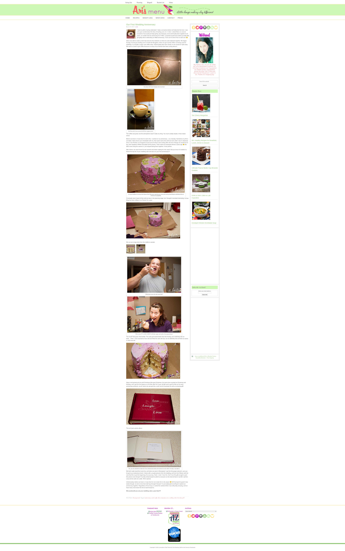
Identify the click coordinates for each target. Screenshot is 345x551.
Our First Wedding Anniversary (140, 24)
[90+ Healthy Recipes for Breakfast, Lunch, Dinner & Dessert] (205, 128)
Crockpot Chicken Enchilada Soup (204, 223)
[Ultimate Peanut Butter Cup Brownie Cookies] (205, 156)
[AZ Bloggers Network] (174, 525)
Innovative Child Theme (165, 547)
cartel (152, 498)
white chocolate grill (179, 498)
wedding (171, 498)
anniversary (148, 498)
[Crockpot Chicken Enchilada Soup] (205, 211)
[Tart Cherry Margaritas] (205, 103)
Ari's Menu (172, 10)
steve (167, 498)
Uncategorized (136, 498)
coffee (156, 498)
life (159, 498)
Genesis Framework (190, 547)
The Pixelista (176, 547)
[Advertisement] (205, 256)
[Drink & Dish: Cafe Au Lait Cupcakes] (205, 183)
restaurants (163, 498)
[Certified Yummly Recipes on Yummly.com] (155, 515)
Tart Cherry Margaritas (200, 115)
